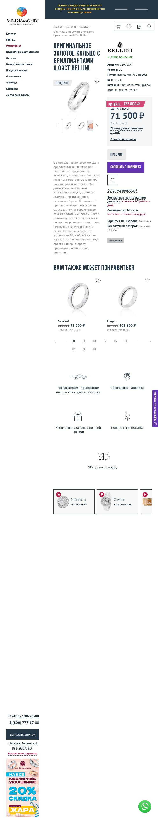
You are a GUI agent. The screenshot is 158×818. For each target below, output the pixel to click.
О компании (13, 76)
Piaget (111, 321)
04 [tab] (105, 341)
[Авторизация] (139, 26)
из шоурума (139, 214)
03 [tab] (94, 341)
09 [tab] (94, 349)
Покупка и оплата (17, 70)
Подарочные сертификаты (22, 51)
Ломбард (11, 82)
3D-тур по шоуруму (17, 94)
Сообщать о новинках (125, 167)
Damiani (63, 321)
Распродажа (13, 45)
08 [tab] (84, 349)
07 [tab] (73, 349)
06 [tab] (126, 341)
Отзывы (11, 58)
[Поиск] (149, 26)
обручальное (115, 240)
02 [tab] (84, 341)
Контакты (12, 88)
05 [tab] (115, 341)
